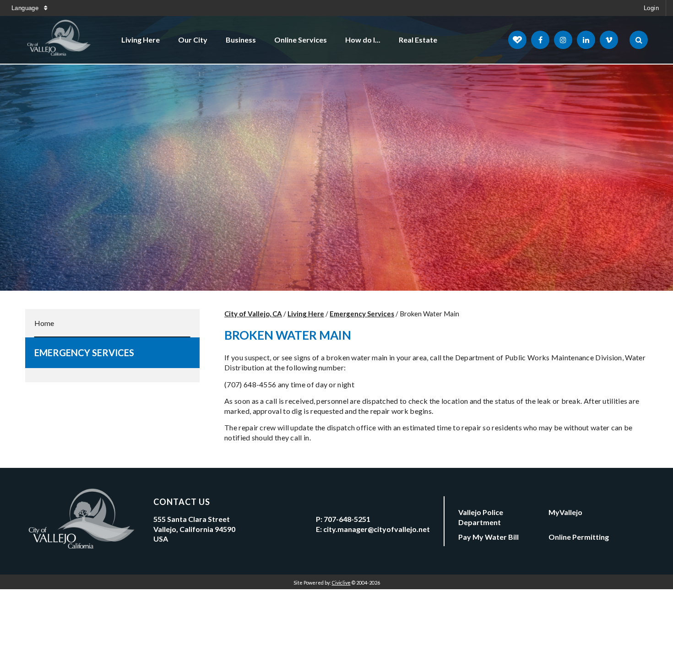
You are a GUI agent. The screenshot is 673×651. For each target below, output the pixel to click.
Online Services (300, 39)
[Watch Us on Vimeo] (609, 40)
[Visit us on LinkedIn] (586, 40)
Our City (192, 39)
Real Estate (418, 39)
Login (651, 8)
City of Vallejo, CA (253, 313)
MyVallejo (565, 512)
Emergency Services (84, 352)
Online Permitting (578, 536)
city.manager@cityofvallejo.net (376, 529)
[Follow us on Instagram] (563, 40)
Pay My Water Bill (488, 536)
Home (44, 323)
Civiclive (341, 583)
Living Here (140, 39)
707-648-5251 (347, 519)
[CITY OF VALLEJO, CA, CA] (59, 39)
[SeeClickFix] (517, 40)
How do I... (362, 39)
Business (241, 39)
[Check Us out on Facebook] (540, 40)
